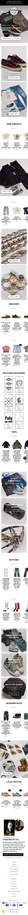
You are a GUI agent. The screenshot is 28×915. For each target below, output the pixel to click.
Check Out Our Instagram (13, 854)
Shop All (14, 519)
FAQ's (14, 864)
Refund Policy (14, 871)
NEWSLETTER (13, 900)
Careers (14, 862)
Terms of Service (14, 869)
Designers (14, 879)
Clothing (14, 881)
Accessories (14, 886)
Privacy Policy (14, 874)
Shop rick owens (14, 671)
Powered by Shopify (14, 912)
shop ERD (14, 646)
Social (14, 893)
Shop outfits (14, 488)
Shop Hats (14, 693)
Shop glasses (14, 544)
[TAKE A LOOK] (14, 99)
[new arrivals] (14, 246)
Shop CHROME (14, 516)
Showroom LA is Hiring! (13, 858)
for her (16, 38)
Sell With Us (14, 888)
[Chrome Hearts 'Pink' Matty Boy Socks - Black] (26, 622)
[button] (25, 458)
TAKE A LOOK (7, 38)
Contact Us (14, 866)
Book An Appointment (14, 891)
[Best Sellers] (14, 63)
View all (14, 128)
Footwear (14, 884)
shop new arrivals (13, 491)
